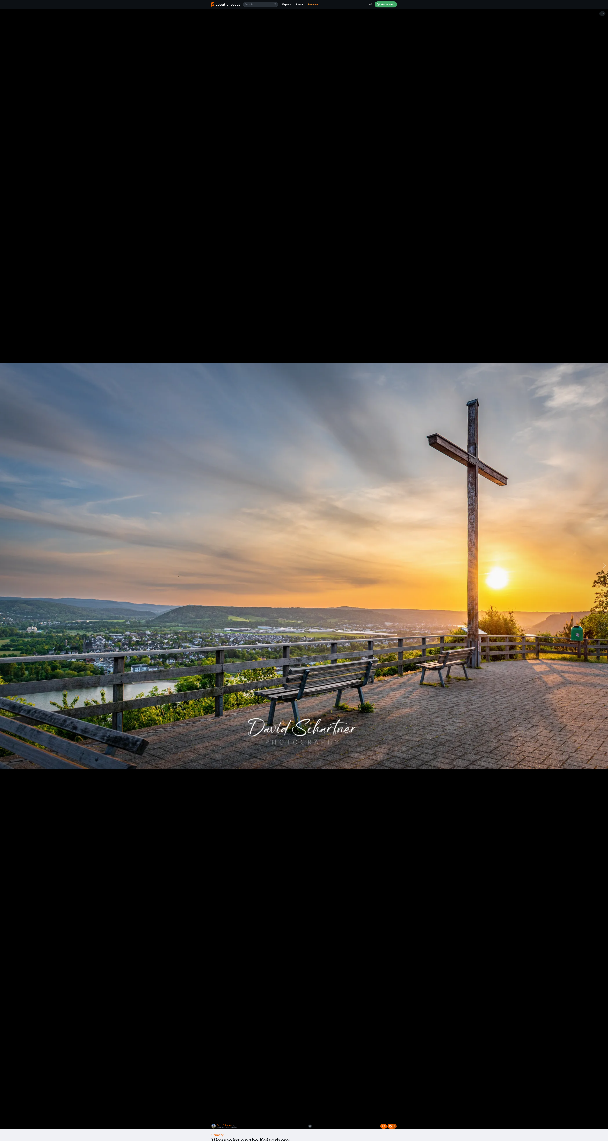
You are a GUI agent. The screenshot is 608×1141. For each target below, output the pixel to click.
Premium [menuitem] (313, 4)
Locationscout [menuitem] (225, 4)
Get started (387, 4)
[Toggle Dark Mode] (371, 4)
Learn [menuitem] (299, 4)
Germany (217, 1135)
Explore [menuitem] (286, 4)
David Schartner (224, 1125)
